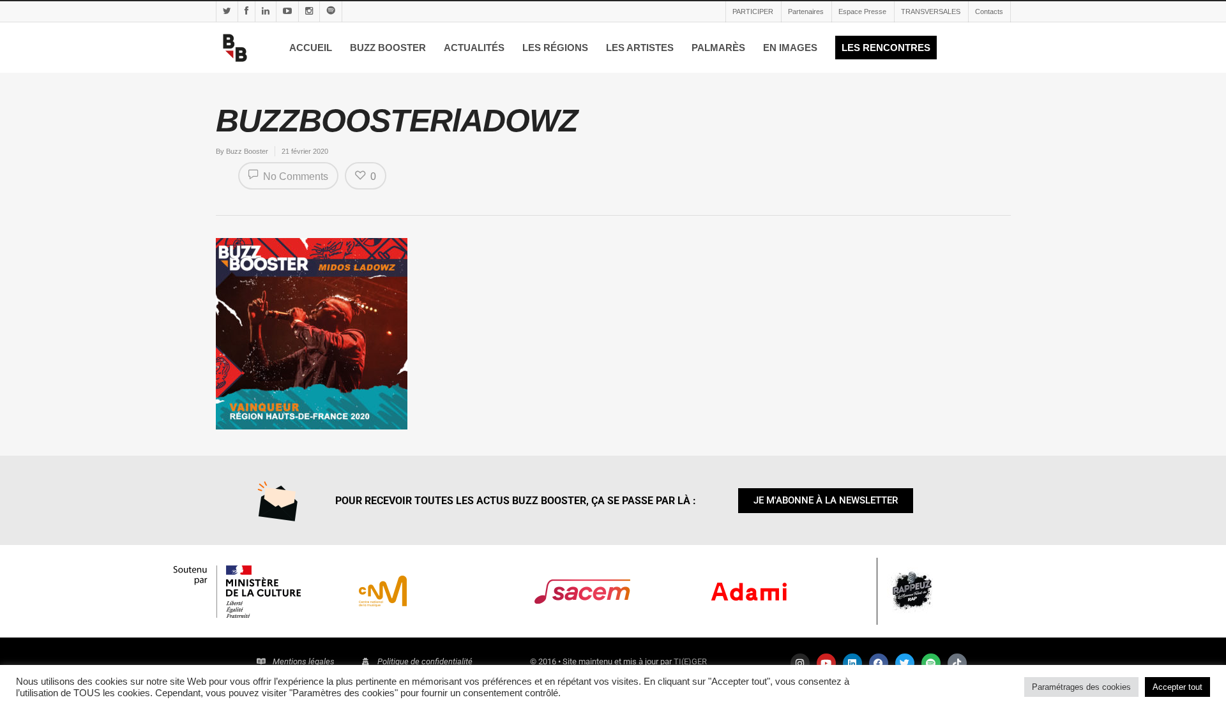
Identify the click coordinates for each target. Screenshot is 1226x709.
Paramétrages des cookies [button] (1081, 687)
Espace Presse (862, 11)
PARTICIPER (752, 11)
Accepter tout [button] (1177, 687)
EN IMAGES (790, 47)
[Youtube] (826, 663)
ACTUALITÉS (474, 47)
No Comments (294, 176)
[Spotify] (931, 663)
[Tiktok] (957, 663)
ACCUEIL (310, 47)
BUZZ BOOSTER (388, 47)
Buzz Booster (247, 151)
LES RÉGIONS (555, 47)
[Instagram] (800, 663)
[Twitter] (904, 663)
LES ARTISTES (640, 47)
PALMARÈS (718, 47)
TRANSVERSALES (930, 11)
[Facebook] (878, 663)
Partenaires (806, 11)
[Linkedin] (852, 663)
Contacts (989, 11)
